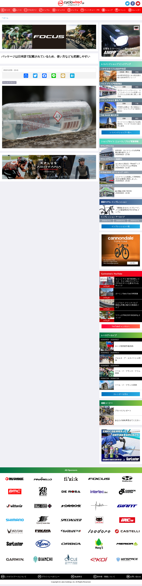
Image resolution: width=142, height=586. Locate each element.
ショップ (109, 10)
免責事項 (78, 577)
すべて (7, 10)
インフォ (74, 10)
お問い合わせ (135, 577)
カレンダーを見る (120, 394)
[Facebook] (44, 75)
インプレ (46, 10)
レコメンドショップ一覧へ (120, 132)
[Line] (53, 75)
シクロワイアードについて (15, 577)
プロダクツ (32, 10)
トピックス (60, 10)
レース (19, 10)
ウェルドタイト (9, 82)
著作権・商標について (106, 577)
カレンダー (136, 10)
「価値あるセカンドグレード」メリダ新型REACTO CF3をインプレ (128, 210)
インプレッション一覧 (121, 226)
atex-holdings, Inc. (68, 582)
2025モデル (120, 221)
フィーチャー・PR (91, 10)
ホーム (5, 18)
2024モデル (134, 221)
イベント (122, 10)
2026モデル (106, 221)
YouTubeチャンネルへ (121, 326)
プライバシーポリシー (50, 577)
